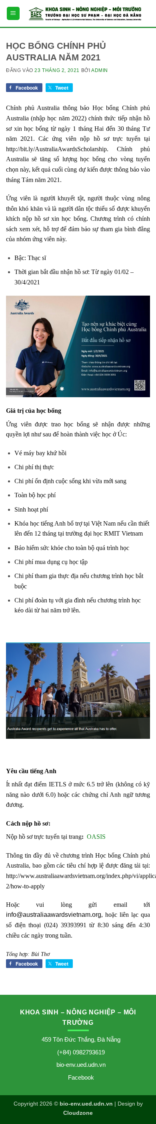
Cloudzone (78, 1113)
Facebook (81, 1077)
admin (99, 70)
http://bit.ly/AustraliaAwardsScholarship (56, 149)
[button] (13, 13)
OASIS (96, 836)
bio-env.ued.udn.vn (81, 1064)
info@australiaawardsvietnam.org (53, 914)
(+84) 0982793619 (81, 1052)
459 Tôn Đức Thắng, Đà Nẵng (81, 1039)
